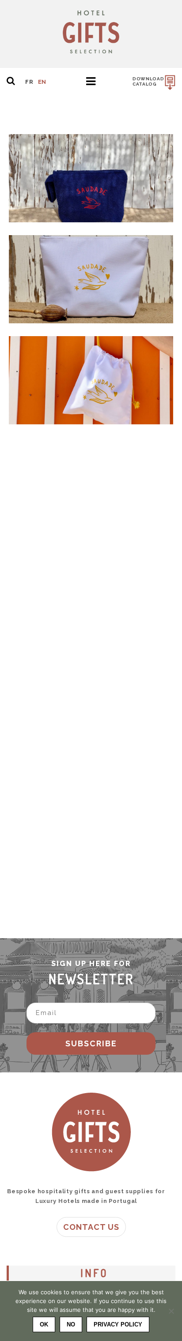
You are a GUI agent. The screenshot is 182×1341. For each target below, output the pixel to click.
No (71, 1324)
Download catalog (148, 81)
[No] (171, 1311)
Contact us (91, 1227)
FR (29, 82)
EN (42, 82)
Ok (44, 1324)
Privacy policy (118, 1324)
